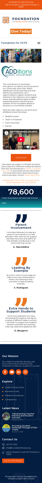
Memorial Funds (12, 391)
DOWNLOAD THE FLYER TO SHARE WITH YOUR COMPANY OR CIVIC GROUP (21, 181)
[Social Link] (5, 372)
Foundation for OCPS (14, 42)
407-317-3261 (11, 444)
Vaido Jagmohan (32, 175)
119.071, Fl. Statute (33, 169)
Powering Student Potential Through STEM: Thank (24, 428)
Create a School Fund (14, 387)
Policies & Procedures (14, 395)
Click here (6, 171)
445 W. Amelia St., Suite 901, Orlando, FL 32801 (22, 6)
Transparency (11, 400)
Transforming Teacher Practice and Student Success (23, 416)
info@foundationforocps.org (18, 448)
